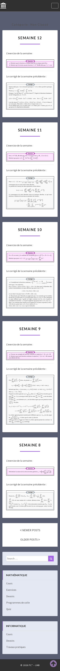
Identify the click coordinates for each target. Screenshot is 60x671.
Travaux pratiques (16, 647)
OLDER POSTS (29, 539)
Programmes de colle (18, 602)
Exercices (11, 589)
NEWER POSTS (31, 530)
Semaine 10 (30, 229)
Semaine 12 (30, 38)
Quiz (8, 609)
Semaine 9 (30, 329)
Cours (9, 583)
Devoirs (10, 596)
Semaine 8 (30, 445)
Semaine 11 (30, 130)
